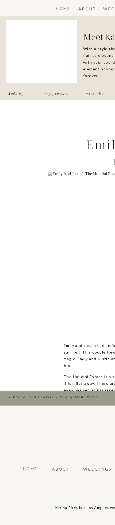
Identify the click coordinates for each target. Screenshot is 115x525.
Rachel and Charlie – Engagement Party (55, 397)
